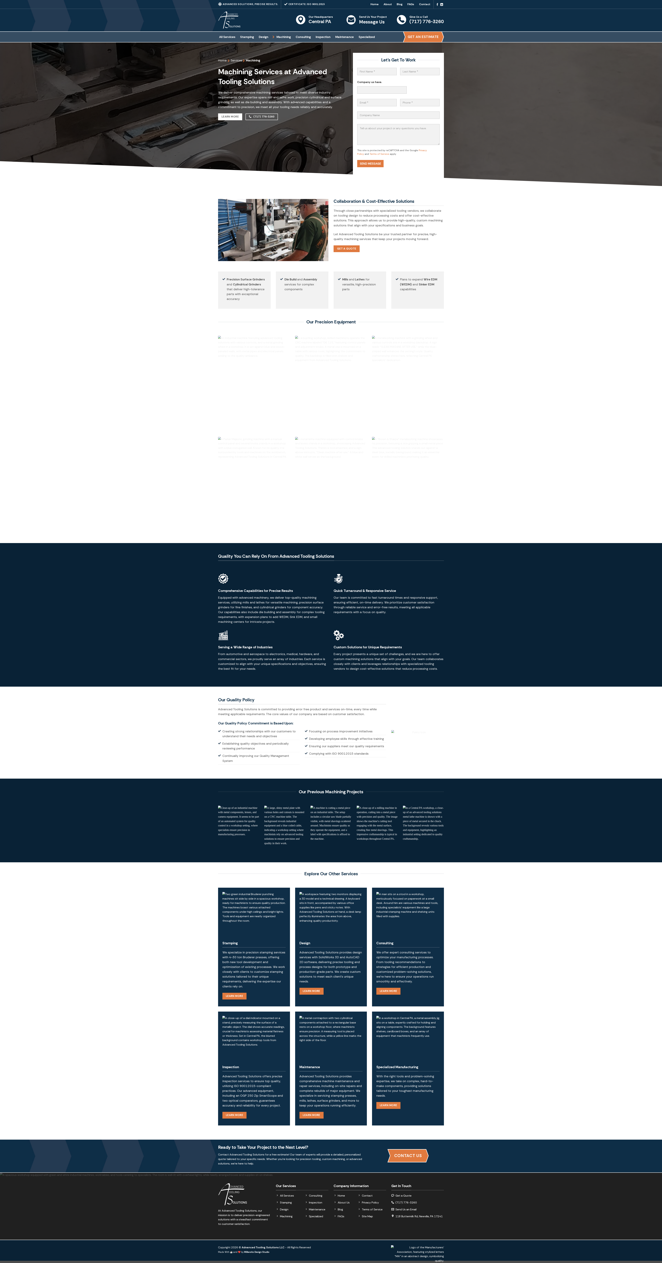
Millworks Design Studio (256, 1252)
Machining (284, 37)
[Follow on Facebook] (437, 4)
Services (236, 60)
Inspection (323, 37)
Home (374, 4)
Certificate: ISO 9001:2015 (306, 4)
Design (263, 37)
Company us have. (369, 82)
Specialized (367, 37)
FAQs (410, 4)
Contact (424, 4)
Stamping (247, 37)
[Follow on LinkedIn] (441, 4)
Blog (400, 4)
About (388, 4)
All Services (227, 37)
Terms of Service (379, 153)
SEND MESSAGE (370, 163)
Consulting (303, 37)
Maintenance (344, 37)
